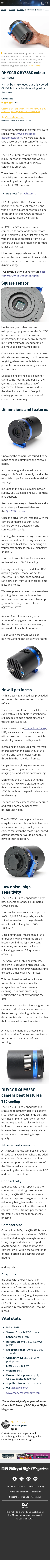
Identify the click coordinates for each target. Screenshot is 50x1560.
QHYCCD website (16, 511)
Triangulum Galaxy (35, 728)
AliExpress (30, 193)
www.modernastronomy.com (23, 1393)
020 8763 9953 (19, 1388)
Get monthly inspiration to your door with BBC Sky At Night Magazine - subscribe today (23, 110)
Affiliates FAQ (34, 65)
